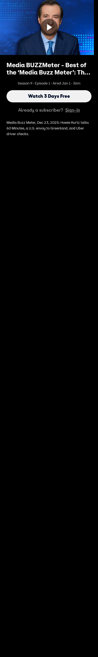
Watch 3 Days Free (49, 96)
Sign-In (72, 110)
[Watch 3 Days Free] (49, 27)
